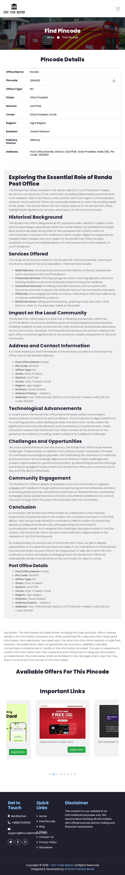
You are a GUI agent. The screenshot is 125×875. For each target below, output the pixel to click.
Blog (42, 826)
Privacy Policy (48, 842)
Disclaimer (46, 847)
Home (50, 37)
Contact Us (46, 837)
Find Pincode (47, 821)
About (43, 832)
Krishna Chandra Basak (79, 869)
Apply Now (18, 752)
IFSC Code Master (62, 865)
